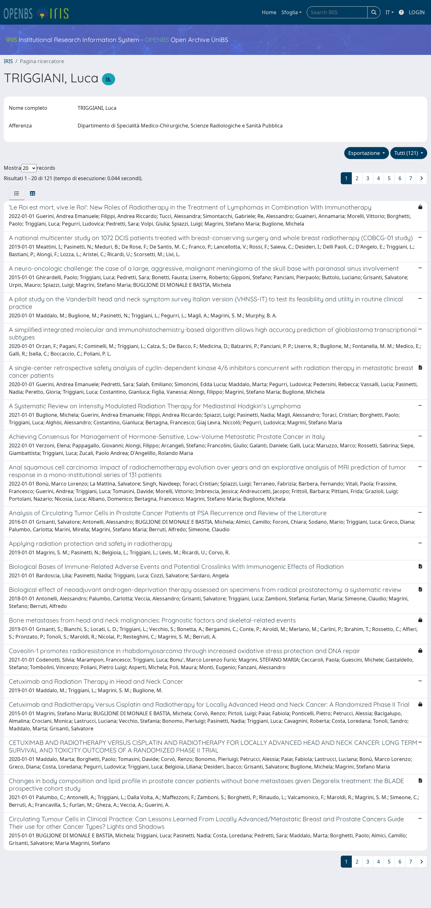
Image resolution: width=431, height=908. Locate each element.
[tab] (17, 193)
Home (269, 12)
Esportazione (364, 153)
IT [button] (388, 12)
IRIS (8, 61)
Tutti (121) (406, 153)
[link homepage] (39, 12)
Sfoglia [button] (289, 12)
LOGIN (417, 12)
